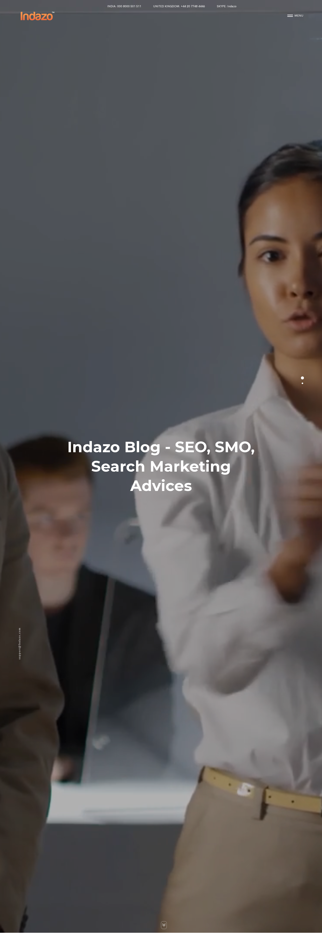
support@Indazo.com (19, 645)
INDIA (124, 6)
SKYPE (226, 6)
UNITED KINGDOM (179, 6)
